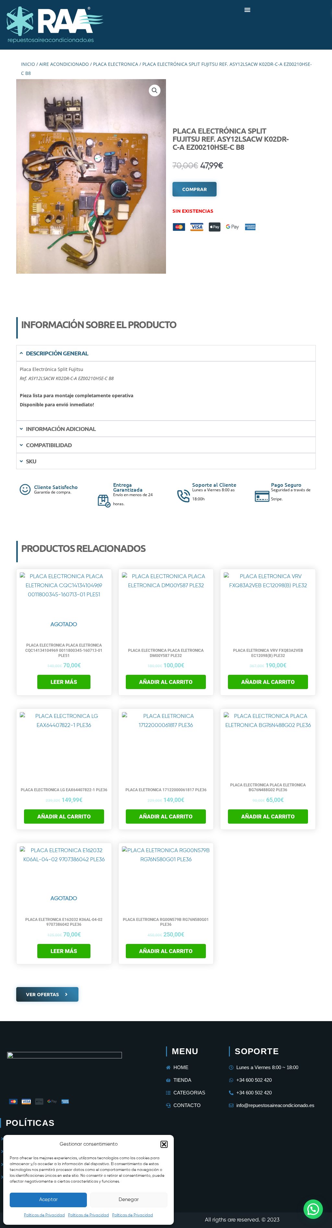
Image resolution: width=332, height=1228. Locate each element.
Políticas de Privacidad (44, 1215)
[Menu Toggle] (247, 9)
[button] (164, 1144)
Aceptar (48, 1199)
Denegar (129, 1199)
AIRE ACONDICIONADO (64, 64)
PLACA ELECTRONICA (115, 64)
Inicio (28, 64)
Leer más (64, 682)
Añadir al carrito (166, 682)
